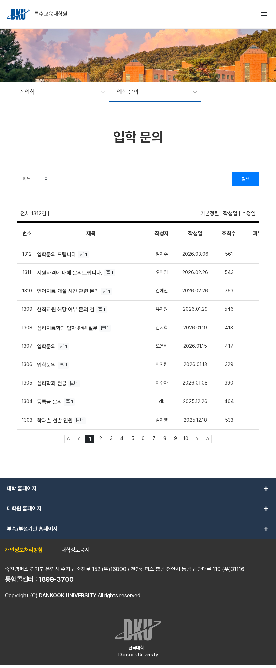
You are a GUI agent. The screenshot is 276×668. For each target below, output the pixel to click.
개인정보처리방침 (24, 550)
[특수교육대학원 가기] (19, 14)
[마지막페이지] (207, 439)
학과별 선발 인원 (55, 420)
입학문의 (46, 346)
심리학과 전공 (52, 383)
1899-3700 (56, 579)
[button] (59, 92)
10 (185, 438)
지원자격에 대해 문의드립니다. (69, 273)
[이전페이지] (79, 439)
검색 (246, 179)
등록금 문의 (49, 402)
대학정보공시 (75, 550)
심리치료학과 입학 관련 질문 (67, 328)
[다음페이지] (197, 439)
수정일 (249, 213)
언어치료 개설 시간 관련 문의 (68, 291)
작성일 (230, 213)
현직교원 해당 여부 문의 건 (65, 309)
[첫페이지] (68, 439)
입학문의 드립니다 (56, 254)
